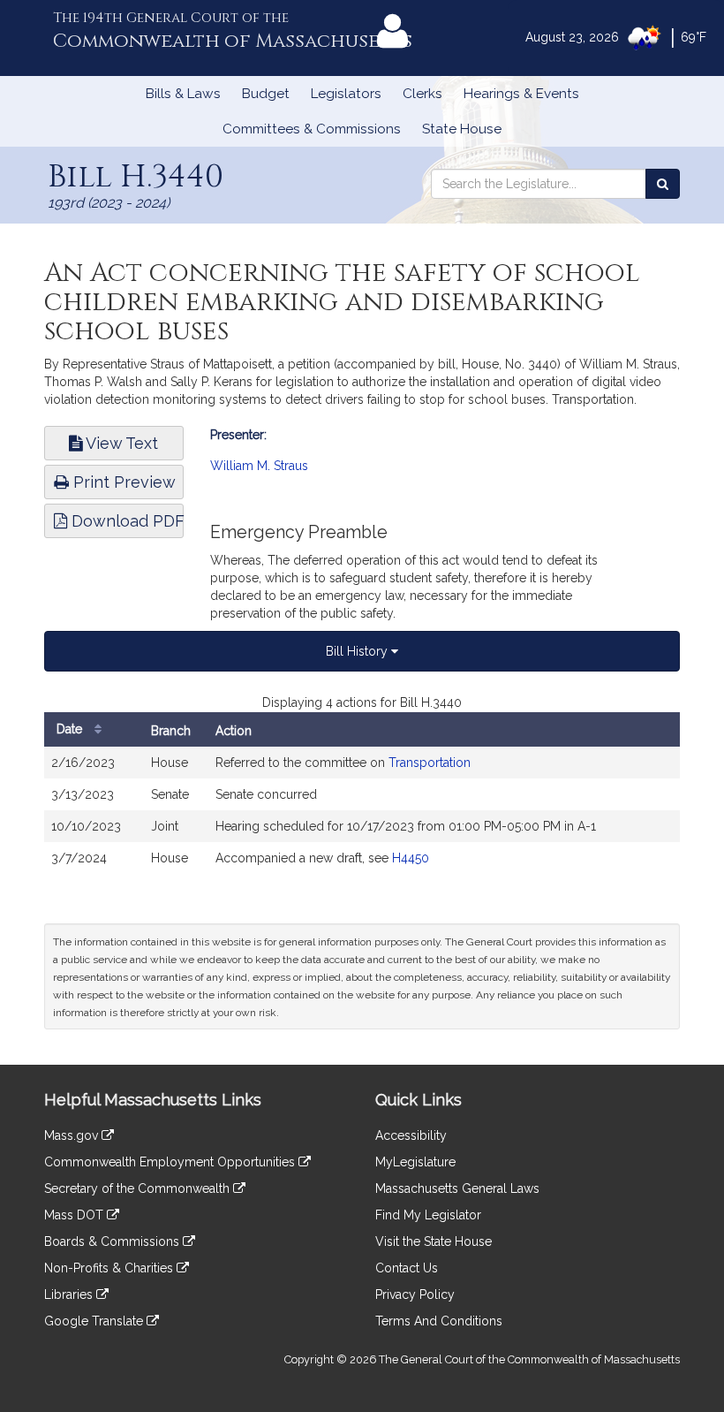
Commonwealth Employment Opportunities (171, 1162)
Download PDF (125, 521)
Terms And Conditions (438, 1321)
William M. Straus (259, 466)
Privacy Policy (415, 1294)
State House (462, 129)
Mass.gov (73, 1135)
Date (71, 729)
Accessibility (411, 1135)
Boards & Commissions (113, 1241)
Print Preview (122, 482)
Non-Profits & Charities (110, 1268)
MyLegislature (415, 1162)
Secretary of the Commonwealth (138, 1188)
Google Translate (95, 1321)
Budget (266, 94)
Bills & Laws (183, 94)
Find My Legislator (428, 1215)
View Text (120, 443)
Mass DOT (75, 1215)
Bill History (358, 651)
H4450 (410, 858)
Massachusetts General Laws (457, 1188)
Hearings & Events (521, 94)
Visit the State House (433, 1241)
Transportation (429, 762)
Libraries (70, 1294)
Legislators (346, 94)
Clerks (422, 94)
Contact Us (406, 1268)
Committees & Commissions (311, 129)
